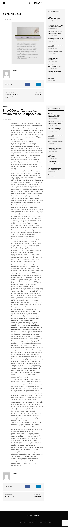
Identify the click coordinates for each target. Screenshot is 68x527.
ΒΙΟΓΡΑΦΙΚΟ (23, 520)
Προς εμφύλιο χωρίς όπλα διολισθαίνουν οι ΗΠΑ (54, 72)
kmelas (15, 71)
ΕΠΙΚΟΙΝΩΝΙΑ (45, 520)
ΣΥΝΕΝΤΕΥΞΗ (37, 94)
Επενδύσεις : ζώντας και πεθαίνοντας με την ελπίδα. (11, 96)
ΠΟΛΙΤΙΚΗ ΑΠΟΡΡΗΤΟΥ (33, 520)
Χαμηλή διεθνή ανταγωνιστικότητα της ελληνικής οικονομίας (54, 18)
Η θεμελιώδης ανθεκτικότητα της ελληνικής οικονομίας (55, 25)
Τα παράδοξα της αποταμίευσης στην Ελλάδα (55, 65)
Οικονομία (5, 106)
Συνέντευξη (51, 78)
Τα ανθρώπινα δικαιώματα (12, 497)
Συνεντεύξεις (6, 10)
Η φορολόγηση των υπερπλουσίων (53, 59)
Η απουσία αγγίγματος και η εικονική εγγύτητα (55, 52)
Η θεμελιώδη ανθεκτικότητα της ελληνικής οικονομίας (55, 32)
